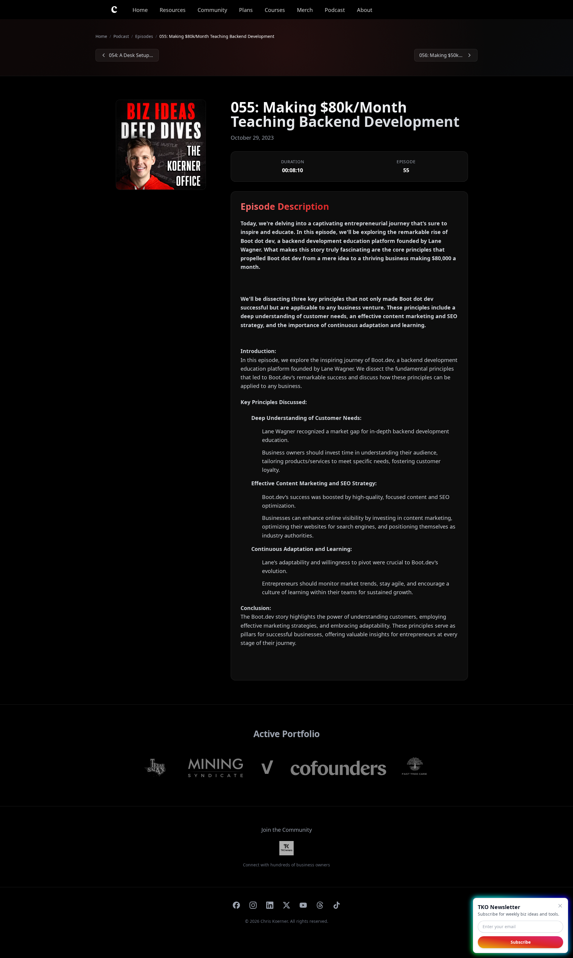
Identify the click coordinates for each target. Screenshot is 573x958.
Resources (173, 9)
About (364, 9)
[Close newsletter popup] (560, 906)
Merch (305, 9)
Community (212, 9)
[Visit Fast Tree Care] (415, 768)
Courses (275, 9)
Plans (246, 9)
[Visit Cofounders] (338, 767)
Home (140, 9)
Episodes (144, 36)
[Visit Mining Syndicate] (215, 767)
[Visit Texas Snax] (159, 767)
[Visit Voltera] (266, 767)
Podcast (335, 9)
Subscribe (521, 942)
